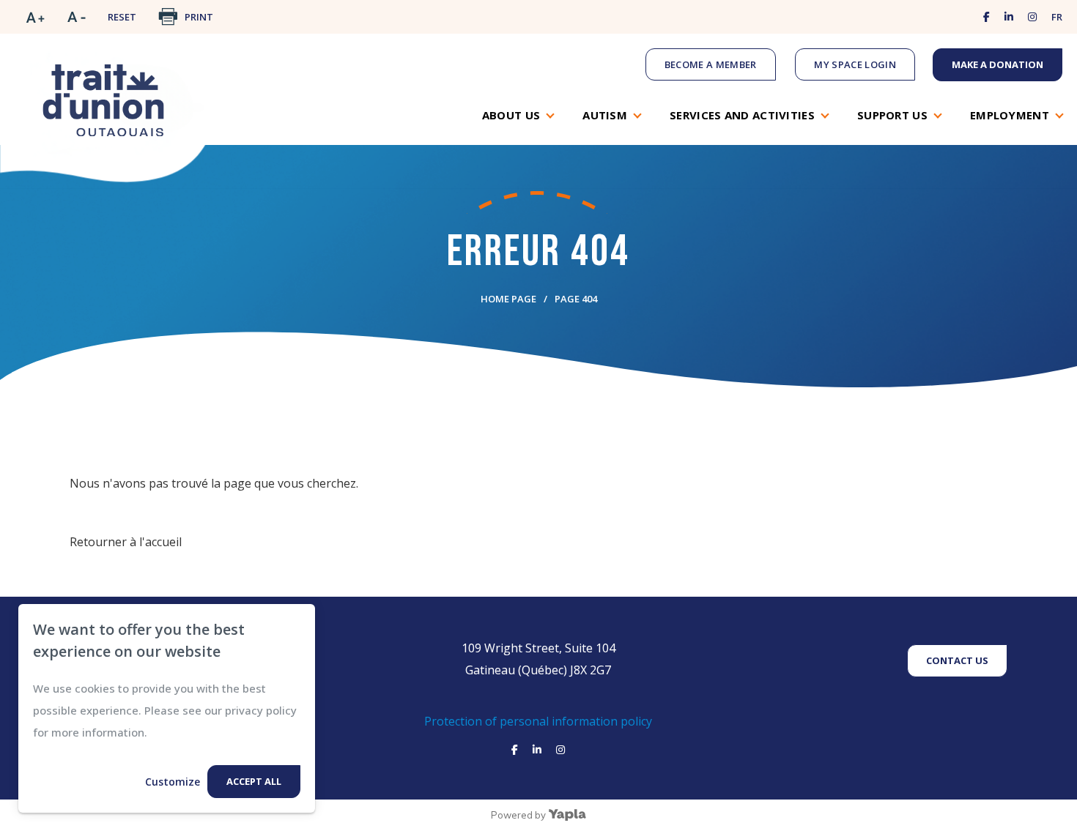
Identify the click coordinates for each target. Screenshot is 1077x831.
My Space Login (855, 64)
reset (122, 16)
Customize (172, 782)
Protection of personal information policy (538, 721)
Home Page (508, 298)
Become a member (711, 64)
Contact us (957, 660)
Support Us (892, 115)
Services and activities (742, 115)
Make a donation (997, 64)
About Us (511, 115)
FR (1056, 16)
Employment (1009, 115)
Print (199, 16)
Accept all (253, 781)
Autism (604, 115)
